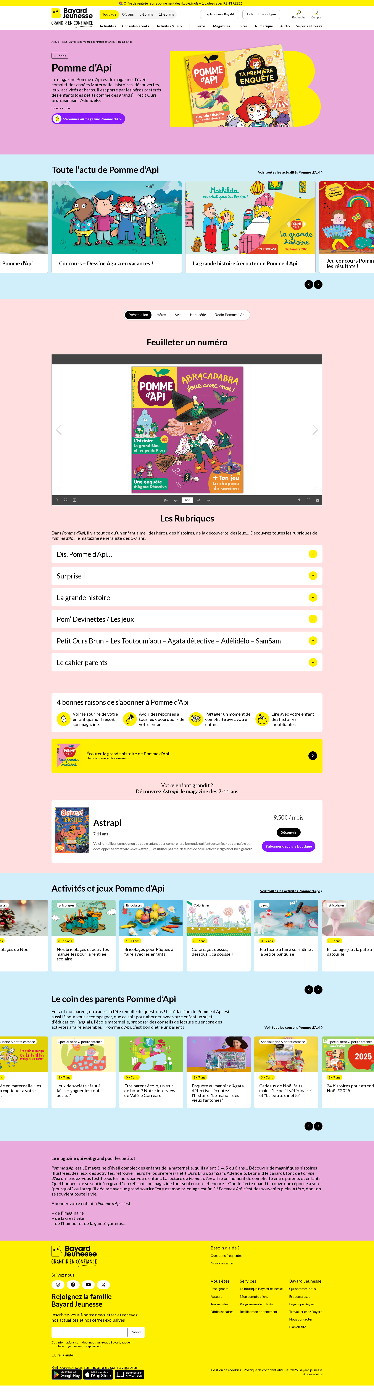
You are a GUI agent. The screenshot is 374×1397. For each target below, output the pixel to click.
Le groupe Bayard (302, 1304)
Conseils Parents (135, 26)
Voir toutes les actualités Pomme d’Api (289, 172)
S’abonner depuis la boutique (288, 846)
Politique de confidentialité (264, 1370)
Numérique (264, 26)
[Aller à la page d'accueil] (72, 26)
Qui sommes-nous (302, 1289)
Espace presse (299, 1296)
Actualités (108, 26)
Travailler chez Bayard (305, 1311)
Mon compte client (254, 1296)
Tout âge (109, 14)
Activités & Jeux (169, 26)
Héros (201, 26)
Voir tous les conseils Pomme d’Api (292, 1027)
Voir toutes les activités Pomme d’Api (290, 891)
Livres (243, 26)
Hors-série (198, 315)
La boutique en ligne (261, 14)
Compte (316, 17)
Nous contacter (222, 1263)
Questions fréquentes (226, 1255)
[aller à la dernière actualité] (309, 284)
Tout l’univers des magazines (78, 41)
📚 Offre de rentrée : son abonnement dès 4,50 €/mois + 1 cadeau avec (180, 3)
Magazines (221, 26)
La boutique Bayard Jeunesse (261, 1289)
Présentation (138, 315)
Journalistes (219, 1304)
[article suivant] (318, 989)
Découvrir (288, 832)
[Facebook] (73, 1284)
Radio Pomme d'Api (230, 315)
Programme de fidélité (256, 1304)
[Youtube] (88, 1284)
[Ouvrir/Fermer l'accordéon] (313, 554)
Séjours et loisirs (309, 26)
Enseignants (219, 1289)
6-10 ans (146, 14)
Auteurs (216, 1296)
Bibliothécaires (222, 1311)
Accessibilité (312, 1374)
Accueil (56, 41)
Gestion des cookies (226, 1370)
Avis (178, 315)
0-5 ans (128, 14)
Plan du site (297, 1327)
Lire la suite (61, 108)
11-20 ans (166, 14)
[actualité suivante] (318, 284)
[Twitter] (103, 1284)
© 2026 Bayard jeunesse (304, 1370)
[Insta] (58, 1284)
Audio (285, 26)
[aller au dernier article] (309, 989)
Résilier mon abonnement (258, 1311)
